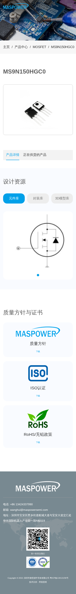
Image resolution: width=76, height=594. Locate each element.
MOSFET (39, 47)
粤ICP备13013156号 (59, 578)
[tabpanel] (38, 110)
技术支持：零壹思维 (38, 582)
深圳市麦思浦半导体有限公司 (36, 578)
